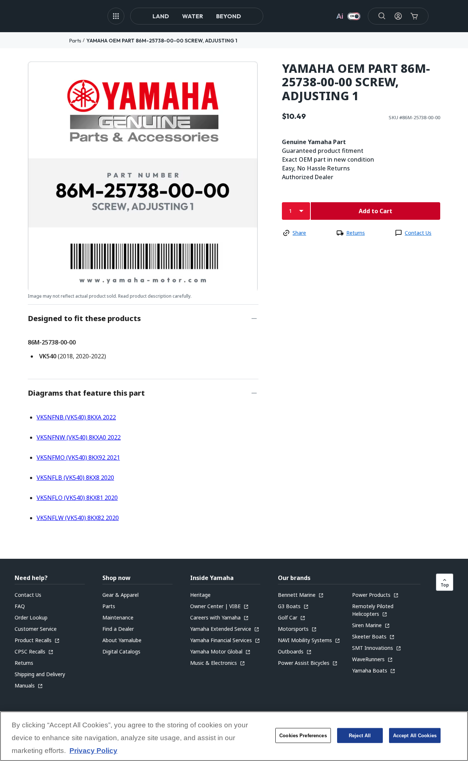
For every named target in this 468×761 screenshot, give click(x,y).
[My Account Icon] (398, 16)
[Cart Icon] (414, 16)
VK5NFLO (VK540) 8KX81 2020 (77, 498)
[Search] (382, 16)
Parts (75, 40)
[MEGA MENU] (115, 16)
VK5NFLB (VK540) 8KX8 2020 (75, 478)
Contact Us (418, 232)
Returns (355, 232)
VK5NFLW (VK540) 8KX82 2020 (78, 518)
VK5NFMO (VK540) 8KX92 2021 (78, 457)
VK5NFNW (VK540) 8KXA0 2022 (79, 437)
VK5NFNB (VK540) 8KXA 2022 (76, 417)
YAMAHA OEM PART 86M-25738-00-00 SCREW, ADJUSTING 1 (161, 40)
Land (160, 16)
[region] (234, 736)
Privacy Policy (93, 751)
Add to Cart (375, 211)
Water (192, 16)
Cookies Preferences (303, 735)
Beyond (228, 16)
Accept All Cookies (415, 735)
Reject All (360, 735)
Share (299, 232)
